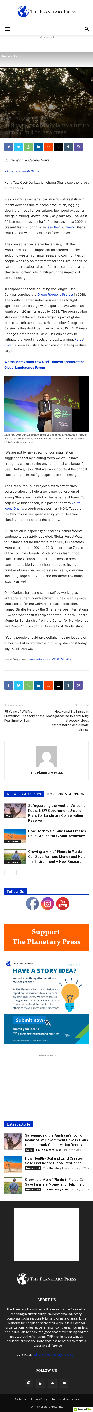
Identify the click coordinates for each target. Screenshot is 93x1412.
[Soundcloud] (52, 1383)
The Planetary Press (46, 772)
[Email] (58, 147)
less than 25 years (61, 227)
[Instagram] (29, 1383)
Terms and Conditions (65, 1399)
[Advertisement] (46, 44)
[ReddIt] (48, 147)
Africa (18, 117)
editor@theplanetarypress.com (54, 1354)
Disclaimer (20, 1399)
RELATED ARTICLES (24, 794)
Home (6, 56)
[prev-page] (7, 872)
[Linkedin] (38, 147)
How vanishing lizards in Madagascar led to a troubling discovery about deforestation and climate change (67, 721)
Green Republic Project (55, 294)
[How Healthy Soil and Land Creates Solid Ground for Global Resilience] (15, 836)
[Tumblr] (68, 147)
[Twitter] (18, 147)
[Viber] (78, 147)
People (18, 56)
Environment (31, 117)
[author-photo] (46, 766)
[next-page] (14, 872)
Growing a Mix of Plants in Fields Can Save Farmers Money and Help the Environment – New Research (57, 856)
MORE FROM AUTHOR (65, 794)
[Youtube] (64, 1383)
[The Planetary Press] (46, 11)
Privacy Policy (39, 1399)
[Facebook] (8, 147)
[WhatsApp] (28, 147)
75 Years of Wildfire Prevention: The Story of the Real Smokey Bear (24, 716)
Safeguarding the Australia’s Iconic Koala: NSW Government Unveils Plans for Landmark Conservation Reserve (56, 1140)
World (8, 117)
